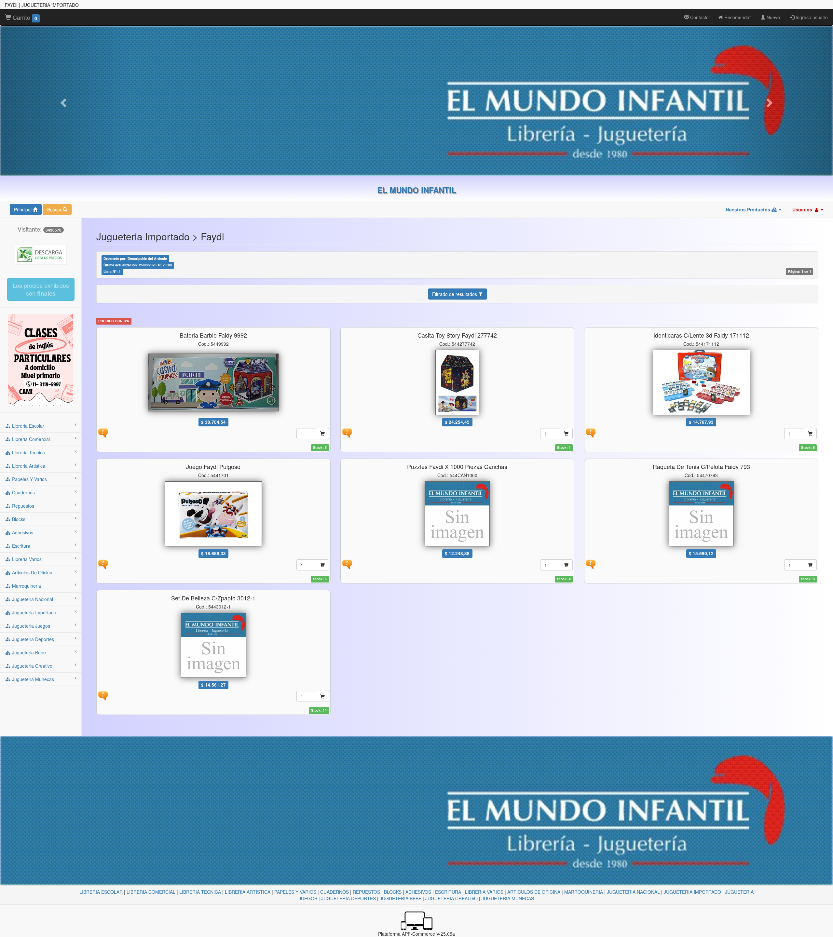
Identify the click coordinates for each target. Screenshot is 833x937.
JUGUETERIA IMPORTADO (692, 892)
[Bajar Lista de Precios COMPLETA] (41, 253)
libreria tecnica (28, 452)
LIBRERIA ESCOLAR (101, 892)
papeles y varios (29, 479)
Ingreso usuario (811, 17)
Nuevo (772, 17)
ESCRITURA (448, 892)
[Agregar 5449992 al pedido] (322, 433)
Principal (23, 209)
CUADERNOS (334, 892)
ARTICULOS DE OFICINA (533, 892)
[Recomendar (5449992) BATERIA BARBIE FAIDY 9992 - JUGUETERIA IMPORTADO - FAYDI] (103, 432)
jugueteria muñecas (32, 679)
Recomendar (737, 17)
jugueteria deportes (32, 639)
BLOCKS (393, 892)
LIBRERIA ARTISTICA (247, 892)
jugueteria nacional (32, 599)
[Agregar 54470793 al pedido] (810, 564)
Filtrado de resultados (455, 294)
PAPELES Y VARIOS (295, 892)
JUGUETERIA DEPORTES (348, 898)
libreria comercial (30, 439)
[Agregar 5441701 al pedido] (322, 564)
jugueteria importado (33, 612)
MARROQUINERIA (583, 892)
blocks (18, 519)
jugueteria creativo (31, 666)
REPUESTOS (366, 892)
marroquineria (26, 585)
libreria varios (26, 559)
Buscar (55, 209)
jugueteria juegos (30, 625)
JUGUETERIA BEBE (400, 898)
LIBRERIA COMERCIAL (151, 892)
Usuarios (802, 209)
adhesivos (22, 532)
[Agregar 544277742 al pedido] (566, 433)
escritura (20, 545)
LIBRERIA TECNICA (200, 892)
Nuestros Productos (749, 209)
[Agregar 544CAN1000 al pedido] (566, 564)
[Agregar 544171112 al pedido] (810, 433)
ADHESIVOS (418, 892)
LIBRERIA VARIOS (484, 892)
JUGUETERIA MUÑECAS (508, 898)
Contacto (699, 17)
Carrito (24, 17)
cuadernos (23, 492)
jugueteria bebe (28, 652)
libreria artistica (28, 465)
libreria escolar (27, 425)
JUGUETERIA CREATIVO (451, 898)
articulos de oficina (31, 572)
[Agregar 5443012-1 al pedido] (322, 696)
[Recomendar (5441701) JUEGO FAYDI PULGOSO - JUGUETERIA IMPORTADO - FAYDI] (103, 563)
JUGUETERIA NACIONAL (633, 892)
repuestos (22, 505)
